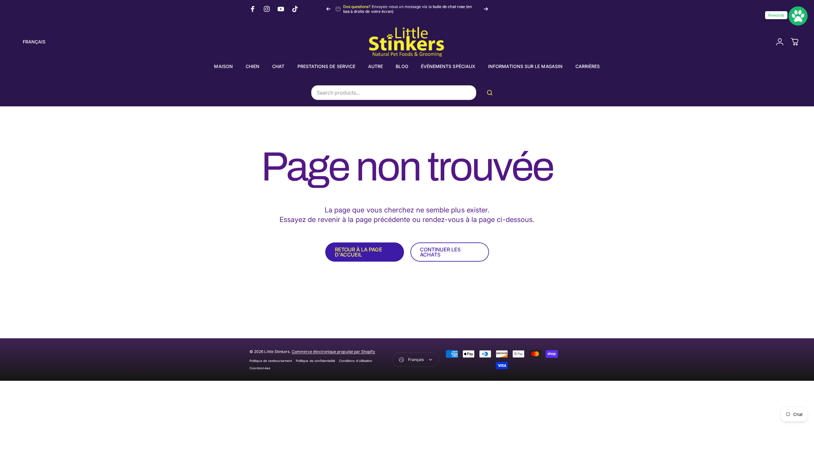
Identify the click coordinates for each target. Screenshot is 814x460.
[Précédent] (328, 9)
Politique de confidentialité (315, 361)
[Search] (491, 93)
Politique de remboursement (270, 361)
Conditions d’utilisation (356, 361)
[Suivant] (486, 9)
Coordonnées (259, 368)
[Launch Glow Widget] (798, 16)
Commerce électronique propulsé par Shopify (333, 351)
